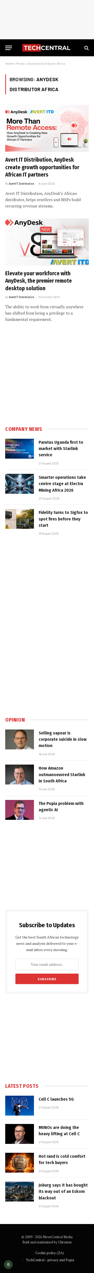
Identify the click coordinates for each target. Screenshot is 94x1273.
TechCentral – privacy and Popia (50, 1260)
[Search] (86, 48)
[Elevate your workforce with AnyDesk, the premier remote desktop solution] (47, 242)
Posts (20, 63)
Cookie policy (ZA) (49, 1252)
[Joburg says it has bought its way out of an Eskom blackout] (19, 1191)
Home (9, 63)
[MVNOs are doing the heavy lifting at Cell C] (19, 1134)
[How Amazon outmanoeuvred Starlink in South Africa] (19, 774)
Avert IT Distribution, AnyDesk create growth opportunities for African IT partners (42, 167)
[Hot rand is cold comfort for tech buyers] (19, 1163)
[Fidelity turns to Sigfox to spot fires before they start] (19, 519)
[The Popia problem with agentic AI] (19, 810)
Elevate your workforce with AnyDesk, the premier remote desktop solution (38, 281)
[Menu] (8, 48)
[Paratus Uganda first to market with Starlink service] (19, 449)
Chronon (65, 1242)
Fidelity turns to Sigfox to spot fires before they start (63, 519)
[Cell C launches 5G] (19, 1106)
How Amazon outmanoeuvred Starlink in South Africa (62, 774)
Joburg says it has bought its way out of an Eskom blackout (63, 1191)
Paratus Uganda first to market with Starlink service (61, 449)
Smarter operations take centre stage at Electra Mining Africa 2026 (62, 484)
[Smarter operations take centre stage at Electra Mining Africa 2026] (19, 484)
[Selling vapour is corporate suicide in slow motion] (19, 739)
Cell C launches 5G (56, 1099)
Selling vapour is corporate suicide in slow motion (63, 739)
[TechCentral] (47, 47)
